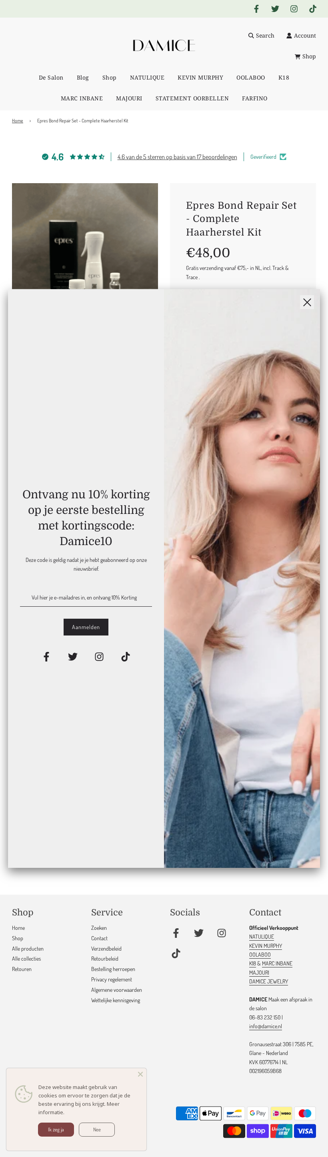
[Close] (140, 1074)
